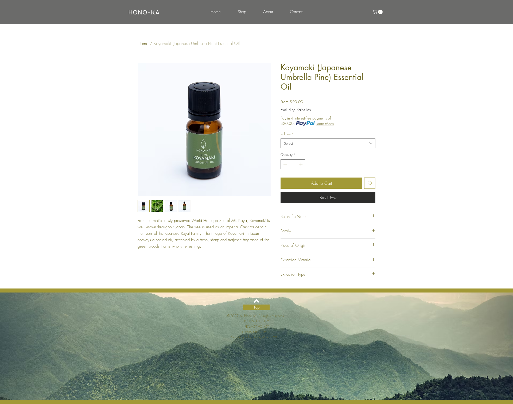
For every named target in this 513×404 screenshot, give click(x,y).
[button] (378, 12)
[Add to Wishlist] (369, 183)
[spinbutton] (293, 164)
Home (143, 43)
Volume (287, 134)
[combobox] (328, 143)
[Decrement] (284, 164)
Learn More (325, 123)
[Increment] (301, 164)
